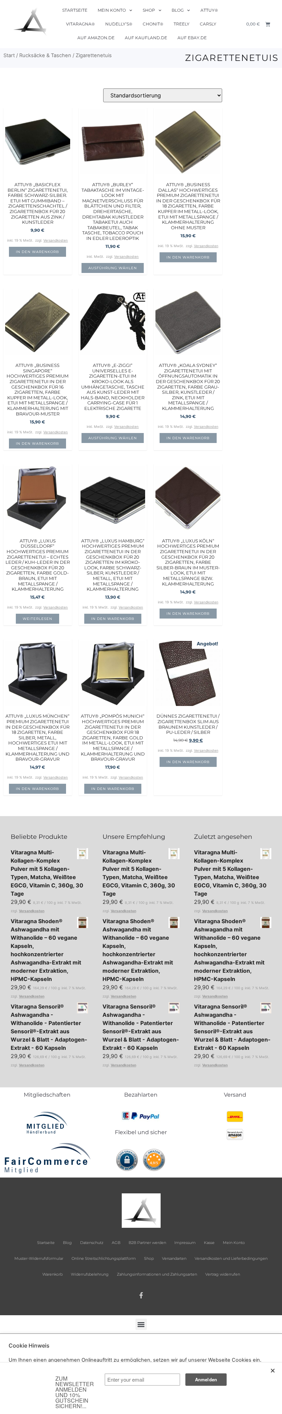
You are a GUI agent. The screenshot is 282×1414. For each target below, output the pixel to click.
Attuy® (209, 10)
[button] (141, 1324)
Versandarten (174, 1258)
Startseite (74, 10)
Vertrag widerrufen (222, 1274)
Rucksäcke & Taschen (45, 55)
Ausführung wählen (112, 268)
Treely (181, 24)
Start (9, 55)
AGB (116, 1242)
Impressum (185, 1242)
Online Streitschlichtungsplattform (104, 1258)
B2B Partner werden (147, 1242)
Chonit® (153, 24)
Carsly (208, 24)
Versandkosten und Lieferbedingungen (231, 1258)
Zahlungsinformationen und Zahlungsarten (157, 1274)
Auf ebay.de (192, 37)
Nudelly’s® (118, 24)
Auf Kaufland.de (146, 37)
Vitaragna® (80, 24)
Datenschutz (92, 1242)
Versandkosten (55, 240)
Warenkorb (52, 1274)
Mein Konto (112, 10)
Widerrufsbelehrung (90, 1274)
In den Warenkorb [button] (37, 252)
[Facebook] (141, 1295)
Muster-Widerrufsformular (38, 1258)
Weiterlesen (37, 618)
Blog (178, 10)
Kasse (209, 1242)
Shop (149, 10)
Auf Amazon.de (96, 37)
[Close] (273, 1370)
